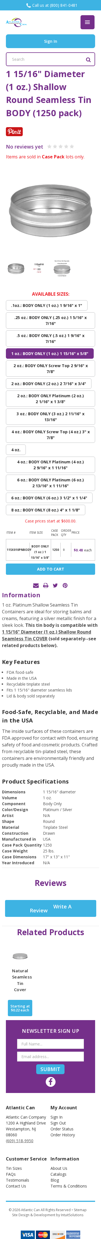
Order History (62, 1134)
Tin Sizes (14, 1168)
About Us (58, 1168)
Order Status (62, 1129)
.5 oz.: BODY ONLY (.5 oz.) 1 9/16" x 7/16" (50, 338)
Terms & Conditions (68, 1186)
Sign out (58, 1123)
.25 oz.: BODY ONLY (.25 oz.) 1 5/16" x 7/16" (50, 320)
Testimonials (17, 1180)
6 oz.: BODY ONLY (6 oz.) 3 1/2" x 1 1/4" (49, 497)
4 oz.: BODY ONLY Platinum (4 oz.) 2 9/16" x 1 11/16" (50, 464)
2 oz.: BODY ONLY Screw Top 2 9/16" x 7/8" (50, 368)
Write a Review (51, 908)
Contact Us (16, 1186)
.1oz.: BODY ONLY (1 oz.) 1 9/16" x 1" (46, 305)
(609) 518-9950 (19, 1140)
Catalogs (58, 1174)
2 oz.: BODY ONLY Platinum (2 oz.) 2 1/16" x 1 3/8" (50, 398)
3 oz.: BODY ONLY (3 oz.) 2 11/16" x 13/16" (50, 416)
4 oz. (15, 449)
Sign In (56, 1117)
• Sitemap (79, 1209)
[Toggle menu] (88, 22)
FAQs (11, 1174)
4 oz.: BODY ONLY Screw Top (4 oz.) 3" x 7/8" (51, 434)
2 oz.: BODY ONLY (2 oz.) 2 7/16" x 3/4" (48, 383)
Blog (54, 1180)
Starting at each (20, 1008)
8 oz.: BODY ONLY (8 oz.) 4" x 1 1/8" (45, 510)
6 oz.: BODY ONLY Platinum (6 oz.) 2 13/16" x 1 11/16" (50, 482)
